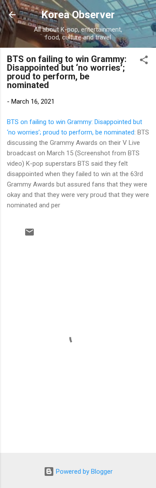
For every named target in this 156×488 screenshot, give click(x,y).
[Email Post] (29, 235)
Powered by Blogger (83, 471)
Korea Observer (78, 15)
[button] (144, 61)
